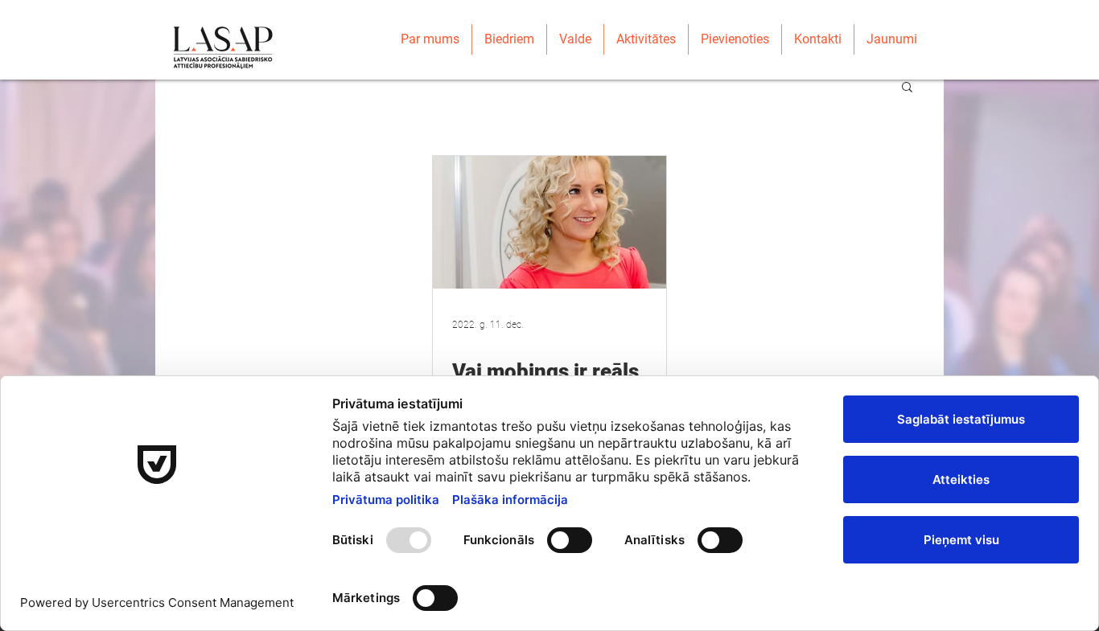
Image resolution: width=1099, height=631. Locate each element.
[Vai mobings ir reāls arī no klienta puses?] (549, 222)
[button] (907, 88)
